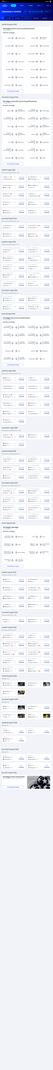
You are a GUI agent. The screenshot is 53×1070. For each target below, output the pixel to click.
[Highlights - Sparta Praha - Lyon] (39, 605)
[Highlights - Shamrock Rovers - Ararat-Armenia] (39, 476)
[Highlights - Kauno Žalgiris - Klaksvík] (39, 491)
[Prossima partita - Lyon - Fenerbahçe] (39, 766)
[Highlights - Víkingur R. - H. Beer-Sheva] (14, 421)
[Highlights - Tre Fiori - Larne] (14, 203)
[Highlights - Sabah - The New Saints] (14, 178)
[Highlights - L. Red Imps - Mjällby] (39, 459)
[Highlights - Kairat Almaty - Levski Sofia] (14, 635)
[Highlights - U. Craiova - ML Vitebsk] (14, 298)
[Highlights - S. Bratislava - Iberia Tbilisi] (39, 516)
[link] (13, 5)
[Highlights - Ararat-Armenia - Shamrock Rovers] (14, 387)
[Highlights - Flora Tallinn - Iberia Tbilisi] (39, 226)
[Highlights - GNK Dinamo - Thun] (14, 467)
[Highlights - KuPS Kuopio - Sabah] (14, 459)
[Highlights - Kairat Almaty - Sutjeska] (14, 226)
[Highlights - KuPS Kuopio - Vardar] (14, 250)
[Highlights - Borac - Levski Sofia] (39, 203)
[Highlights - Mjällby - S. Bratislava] (14, 580)
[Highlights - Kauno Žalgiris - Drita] (39, 186)
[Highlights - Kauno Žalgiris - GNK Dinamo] (39, 644)
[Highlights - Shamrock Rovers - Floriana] (14, 283)
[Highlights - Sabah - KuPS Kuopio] (39, 379)
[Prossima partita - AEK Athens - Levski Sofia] (14, 757)
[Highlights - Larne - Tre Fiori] (39, 283)
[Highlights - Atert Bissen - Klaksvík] (39, 298)
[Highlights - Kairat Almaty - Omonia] (14, 491)
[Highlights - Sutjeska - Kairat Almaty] (39, 307)
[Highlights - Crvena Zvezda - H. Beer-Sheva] (39, 652)
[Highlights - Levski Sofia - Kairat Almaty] (14, 588)
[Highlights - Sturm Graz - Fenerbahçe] (14, 669)
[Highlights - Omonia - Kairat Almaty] (14, 436)
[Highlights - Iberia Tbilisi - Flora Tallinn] (39, 250)
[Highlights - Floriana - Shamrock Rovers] (39, 195)
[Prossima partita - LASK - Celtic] (39, 730)
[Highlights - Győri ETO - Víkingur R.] (14, 266)
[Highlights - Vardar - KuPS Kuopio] (14, 195)
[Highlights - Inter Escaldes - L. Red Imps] (14, 258)
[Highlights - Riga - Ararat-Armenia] (39, 258)
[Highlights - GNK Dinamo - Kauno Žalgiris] (14, 597)
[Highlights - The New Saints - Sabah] (39, 266)
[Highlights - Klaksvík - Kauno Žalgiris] (14, 412)
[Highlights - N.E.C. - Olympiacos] (14, 652)
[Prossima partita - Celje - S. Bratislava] (14, 766)
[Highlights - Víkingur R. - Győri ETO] (39, 211)
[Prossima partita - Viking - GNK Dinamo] (39, 757)
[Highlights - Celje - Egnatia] (39, 467)
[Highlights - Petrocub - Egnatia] (39, 235)
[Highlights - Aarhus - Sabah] (14, 620)
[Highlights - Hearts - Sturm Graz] (14, 476)
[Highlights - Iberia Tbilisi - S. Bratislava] (39, 387)
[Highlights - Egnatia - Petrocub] (14, 307)
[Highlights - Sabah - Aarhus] (39, 635)
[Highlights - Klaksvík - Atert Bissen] (14, 211)
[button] (39, 5)
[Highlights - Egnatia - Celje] (14, 444)
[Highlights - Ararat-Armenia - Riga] (14, 186)
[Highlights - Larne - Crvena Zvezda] (39, 412)
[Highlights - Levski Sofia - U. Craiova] (39, 436)
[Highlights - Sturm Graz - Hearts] (39, 404)
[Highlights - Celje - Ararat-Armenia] (39, 660)
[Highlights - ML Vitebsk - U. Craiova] (14, 235)
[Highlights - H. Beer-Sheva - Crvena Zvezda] (39, 588)
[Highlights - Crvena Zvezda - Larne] (39, 508)
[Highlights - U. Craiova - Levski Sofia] (39, 499)
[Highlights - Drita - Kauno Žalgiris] (39, 275)
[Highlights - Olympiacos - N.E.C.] (39, 597)
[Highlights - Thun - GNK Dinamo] (39, 395)
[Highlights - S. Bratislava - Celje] (39, 707)
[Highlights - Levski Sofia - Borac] (14, 275)
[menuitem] (14, 5)
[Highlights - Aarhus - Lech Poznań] (14, 395)
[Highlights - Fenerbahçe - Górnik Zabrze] (14, 404)
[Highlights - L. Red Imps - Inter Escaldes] (39, 178)
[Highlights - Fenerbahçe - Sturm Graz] (39, 620)
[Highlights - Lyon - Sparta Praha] (39, 669)
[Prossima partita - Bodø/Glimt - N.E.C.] (14, 739)
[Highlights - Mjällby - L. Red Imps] (14, 379)
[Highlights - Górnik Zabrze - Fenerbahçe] (14, 516)
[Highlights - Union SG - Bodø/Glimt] (14, 605)
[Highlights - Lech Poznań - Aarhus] (14, 499)
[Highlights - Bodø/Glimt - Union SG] (14, 644)
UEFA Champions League (4, 5)
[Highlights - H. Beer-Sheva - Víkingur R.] (14, 508)
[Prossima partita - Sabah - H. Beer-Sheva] (14, 730)
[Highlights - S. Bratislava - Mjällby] (14, 660)
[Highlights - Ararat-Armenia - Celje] (39, 580)
